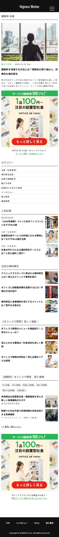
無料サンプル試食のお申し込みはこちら (29, 498)
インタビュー (7, 192)
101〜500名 (42, 385)
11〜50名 (16, 385)
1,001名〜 (21, 390)
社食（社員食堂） (9, 170)
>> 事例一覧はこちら (11, 426)
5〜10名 (6, 385)
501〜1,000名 (9, 390)
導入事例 (5, 196)
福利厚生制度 (7, 174)
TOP (8, 523)
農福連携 (5, 201)
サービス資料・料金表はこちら (29, 153)
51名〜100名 (28, 385)
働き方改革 (6, 183)
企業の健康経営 (8, 178)
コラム (36, 523)
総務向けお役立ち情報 (11, 187)
